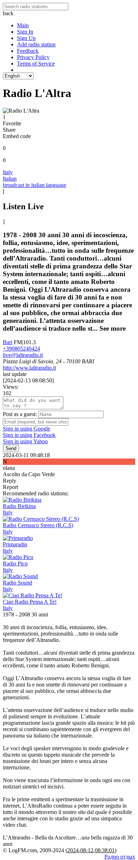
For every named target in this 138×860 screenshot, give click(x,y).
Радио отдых (119, 857)
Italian (10, 179)
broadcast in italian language (34, 185)
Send (11, 448)
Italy (8, 172)
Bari (7, 342)
